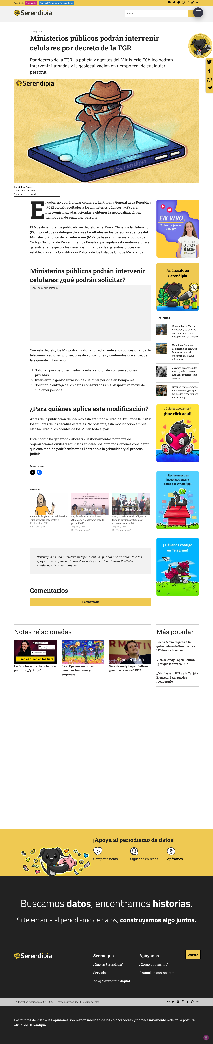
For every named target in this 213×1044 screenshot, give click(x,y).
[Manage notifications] (206, 1037)
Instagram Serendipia (183, 2)
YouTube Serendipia (169, 2)
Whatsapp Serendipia (192, 2)
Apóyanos (175, 859)
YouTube (126, 561)
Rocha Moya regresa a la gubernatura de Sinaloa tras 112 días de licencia (175, 646)
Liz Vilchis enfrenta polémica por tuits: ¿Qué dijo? (35, 668)
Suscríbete (19, 3)
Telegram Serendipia (197, 2)
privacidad (114, 449)
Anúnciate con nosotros (157, 972)
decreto (89, 227)
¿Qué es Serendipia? (108, 964)
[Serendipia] (34, 15)
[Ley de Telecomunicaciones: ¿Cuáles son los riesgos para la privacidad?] (90, 504)
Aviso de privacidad (68, 1001)
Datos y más (36, 31)
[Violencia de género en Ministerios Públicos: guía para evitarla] (49, 504)
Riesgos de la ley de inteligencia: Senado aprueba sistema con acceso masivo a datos (129, 520)
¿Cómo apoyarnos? (154, 964)
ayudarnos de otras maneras (57, 565)
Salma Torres (25, 187)
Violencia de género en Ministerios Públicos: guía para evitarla (48, 518)
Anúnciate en (177, 273)
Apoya (56, 3)
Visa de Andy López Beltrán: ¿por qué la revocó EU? (128, 668)
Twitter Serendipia (174, 2)
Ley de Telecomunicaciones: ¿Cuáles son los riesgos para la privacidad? (87, 520)
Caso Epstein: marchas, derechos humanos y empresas (78, 670)
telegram (209, 88)
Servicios (100, 972)
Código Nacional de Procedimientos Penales (64, 242)
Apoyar (193, 954)
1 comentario (91, 602)
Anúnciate (31, 3)
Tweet (209, 62)
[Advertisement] (90, 314)
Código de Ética (91, 1001)
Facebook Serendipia (188, 2)
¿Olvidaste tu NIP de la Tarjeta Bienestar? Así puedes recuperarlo (177, 677)
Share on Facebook (209, 71)
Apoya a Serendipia (200, 45)
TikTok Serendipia (178, 2)
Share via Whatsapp (209, 79)
